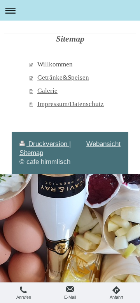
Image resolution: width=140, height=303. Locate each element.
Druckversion (47, 143)
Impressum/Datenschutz (70, 104)
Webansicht (103, 143)
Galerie (47, 90)
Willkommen (55, 64)
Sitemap (31, 152)
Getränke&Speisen (63, 77)
